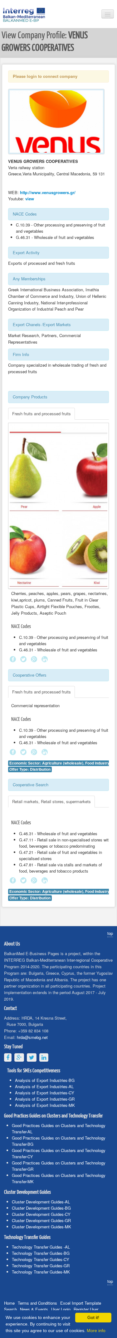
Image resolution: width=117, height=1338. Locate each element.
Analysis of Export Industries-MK (45, 1105)
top (110, 933)
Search (10, 1309)
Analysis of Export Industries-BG (45, 1080)
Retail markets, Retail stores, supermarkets (51, 801)
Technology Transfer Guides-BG (41, 1253)
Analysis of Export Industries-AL (44, 1086)
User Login (61, 1309)
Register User (86, 1309)
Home (9, 1303)
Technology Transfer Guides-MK (41, 1272)
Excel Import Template (80, 1303)
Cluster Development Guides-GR (41, 1220)
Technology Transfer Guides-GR (41, 1266)
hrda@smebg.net (32, 1037)
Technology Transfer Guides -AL (41, 1247)
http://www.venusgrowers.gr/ (48, 192)
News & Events (34, 1309)
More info (96, 1330)
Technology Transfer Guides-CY (40, 1259)
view (29, 199)
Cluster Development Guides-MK (41, 1227)
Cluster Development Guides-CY (41, 1214)
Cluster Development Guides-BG (41, 1208)
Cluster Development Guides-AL (41, 1202)
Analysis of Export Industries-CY (44, 1093)
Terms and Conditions (37, 1303)
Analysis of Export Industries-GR (45, 1099)
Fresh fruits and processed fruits (41, 414)
